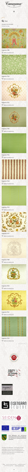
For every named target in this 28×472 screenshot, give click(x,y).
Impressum (17, 465)
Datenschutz (21, 465)
